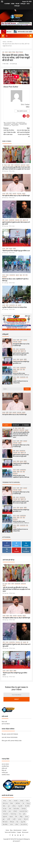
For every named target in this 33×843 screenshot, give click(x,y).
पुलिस (19, 341)
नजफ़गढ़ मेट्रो (14, 193)
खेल (2, 164)
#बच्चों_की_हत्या (7, 124)
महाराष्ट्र (26, 816)
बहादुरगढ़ (21, 274)
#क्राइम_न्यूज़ (14, 123)
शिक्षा (17, 821)
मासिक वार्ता (4, 768)
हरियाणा (26, 274)
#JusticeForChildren (10, 122)
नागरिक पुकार (5, 772)
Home (7, 830)
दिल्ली (10, 808)
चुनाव (9, 806)
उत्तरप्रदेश (15, 800)
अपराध (14, 525)
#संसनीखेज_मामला (23, 124)
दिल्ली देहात (24, 808)
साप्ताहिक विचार (5, 766)
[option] (16, 343)
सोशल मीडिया (5, 824)
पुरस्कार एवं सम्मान (23, 164)
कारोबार (27, 800)
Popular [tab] (16, 425)
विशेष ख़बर (12, 821)
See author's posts (22, 111)
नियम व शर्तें (4, 721)
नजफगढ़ (4, 800)
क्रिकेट (11, 803)
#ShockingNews (7, 123)
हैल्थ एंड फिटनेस (4, 276)
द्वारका (10, 811)
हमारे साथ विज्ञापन (6, 724)
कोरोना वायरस (5, 803)
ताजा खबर (8, 164)
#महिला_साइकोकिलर (15, 124)
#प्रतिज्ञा (12, 3)
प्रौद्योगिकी (14, 248)
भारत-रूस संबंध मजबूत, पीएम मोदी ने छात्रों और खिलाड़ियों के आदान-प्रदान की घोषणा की (23, 132)
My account (25, 832)
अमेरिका (14, 339)
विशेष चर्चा (4, 770)
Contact (24, 830)
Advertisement (17, 830)
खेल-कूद (5, 164)
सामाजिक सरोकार (6, 774)
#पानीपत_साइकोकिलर (23, 123)
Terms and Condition (10, 832)
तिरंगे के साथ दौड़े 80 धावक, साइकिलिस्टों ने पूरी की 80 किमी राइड (21, 364)
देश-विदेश (7, 193)
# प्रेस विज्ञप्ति (7, 3)
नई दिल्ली (12, 164)
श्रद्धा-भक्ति (23, 821)
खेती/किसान (18, 803)
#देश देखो (17, 3)
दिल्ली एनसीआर (16, 808)
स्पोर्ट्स (24, 274)
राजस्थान (19, 819)
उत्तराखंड (21, 800)
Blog (11, 830)
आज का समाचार (5, 764)
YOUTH (3, 274)
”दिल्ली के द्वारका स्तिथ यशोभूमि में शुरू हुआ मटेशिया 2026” (16, 250)
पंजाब (20, 814)
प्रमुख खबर (27, 164)
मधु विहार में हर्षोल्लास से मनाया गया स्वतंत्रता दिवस (14, 307)
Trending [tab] (26, 425)
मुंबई (25, 341)
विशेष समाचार (5, 821)
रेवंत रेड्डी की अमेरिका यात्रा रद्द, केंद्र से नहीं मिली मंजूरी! (16, 195)
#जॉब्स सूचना (23, 3)
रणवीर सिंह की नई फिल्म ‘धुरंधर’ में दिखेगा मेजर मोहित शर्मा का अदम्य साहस (9, 131)
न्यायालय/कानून (19, 193)
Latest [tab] (6, 425)
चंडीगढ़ (4, 806)
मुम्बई (4, 819)
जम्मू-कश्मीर (20, 806)
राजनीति (8, 819)
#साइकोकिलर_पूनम (7, 125)
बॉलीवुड (21, 816)
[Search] (28, 35)
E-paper (19, 832)
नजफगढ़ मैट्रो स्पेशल (17, 164)
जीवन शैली (27, 806)
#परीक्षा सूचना (17, 5)
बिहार (16, 816)
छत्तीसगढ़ (14, 806)
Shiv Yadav (6, 63)
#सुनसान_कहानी (15, 125)
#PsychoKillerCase (20, 122)
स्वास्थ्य (28, 3)
